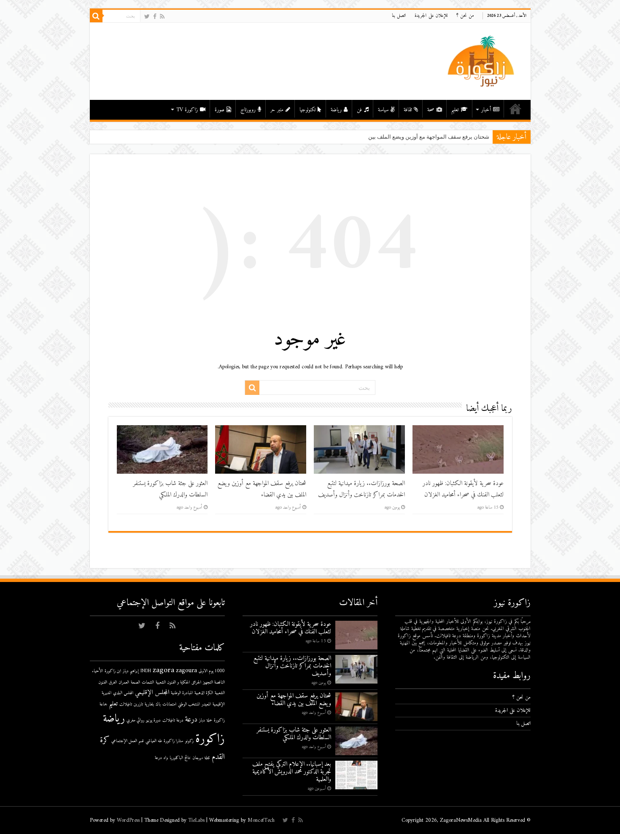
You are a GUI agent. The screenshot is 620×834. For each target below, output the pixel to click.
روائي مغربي (135, 720)
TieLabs (196, 820)
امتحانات (169, 704)
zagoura (186, 670)
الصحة (135, 682)
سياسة (383, 110)
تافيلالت (125, 704)
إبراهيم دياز (131, 671)
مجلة (207, 758)
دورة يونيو (153, 720)
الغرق (113, 682)
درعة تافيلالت (172, 720)
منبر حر (276, 110)
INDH (145, 671)
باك (158, 704)
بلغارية (149, 704)
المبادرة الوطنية (182, 693)
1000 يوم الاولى (212, 671)
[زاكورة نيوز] (482, 61)
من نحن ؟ (465, 15)
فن (359, 110)
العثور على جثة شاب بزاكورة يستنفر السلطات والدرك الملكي (170, 489)
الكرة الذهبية (203, 693)
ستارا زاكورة (173, 741)
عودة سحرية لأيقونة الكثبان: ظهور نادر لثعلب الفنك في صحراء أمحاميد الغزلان (463, 489)
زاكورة (210, 739)
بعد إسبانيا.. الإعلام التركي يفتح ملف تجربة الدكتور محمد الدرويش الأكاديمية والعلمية (291, 772)
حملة (209, 720)
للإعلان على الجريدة (431, 15)
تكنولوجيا (307, 110)
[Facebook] (154, 16)
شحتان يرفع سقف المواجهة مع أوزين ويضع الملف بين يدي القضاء (415, 137)
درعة (191, 720)
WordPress (128, 820)
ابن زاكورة (113, 671)
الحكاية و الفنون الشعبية (173, 682)
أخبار (486, 110)
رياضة (336, 110)
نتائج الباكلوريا (180, 758)
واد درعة (161, 758)
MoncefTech (261, 820)
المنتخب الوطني (189, 704)
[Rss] (162, 16)
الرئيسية (515, 109)
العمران (124, 682)
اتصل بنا (399, 15)
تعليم (454, 110)
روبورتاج (248, 110)
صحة (430, 110)
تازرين (138, 704)
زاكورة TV (187, 110)
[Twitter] (147, 16)
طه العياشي (154, 741)
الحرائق (196, 682)
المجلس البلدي (123, 693)
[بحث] (96, 16)
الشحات (148, 682)
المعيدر (206, 704)
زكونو (189, 741)
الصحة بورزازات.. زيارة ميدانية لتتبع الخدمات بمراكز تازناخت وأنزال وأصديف (361, 489)
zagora (163, 670)
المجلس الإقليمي (152, 692)
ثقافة (408, 110)
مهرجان (197, 758)
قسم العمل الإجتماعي (127, 741)
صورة (219, 110)
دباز (202, 720)
